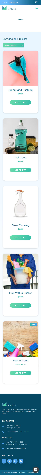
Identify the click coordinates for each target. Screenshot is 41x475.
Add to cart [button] (20, 102)
